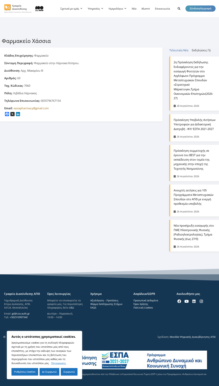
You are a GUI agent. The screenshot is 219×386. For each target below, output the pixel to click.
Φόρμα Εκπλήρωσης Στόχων (106, 304)
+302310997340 (19, 317)
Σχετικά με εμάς (69, 8)
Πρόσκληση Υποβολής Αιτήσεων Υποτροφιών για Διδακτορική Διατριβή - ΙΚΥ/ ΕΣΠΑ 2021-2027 (195, 124)
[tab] (180, 50)
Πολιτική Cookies (143, 307)
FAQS (93, 307)
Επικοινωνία (162, 8)
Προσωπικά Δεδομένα (145, 300)
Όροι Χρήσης (140, 304)
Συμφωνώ (69, 371)
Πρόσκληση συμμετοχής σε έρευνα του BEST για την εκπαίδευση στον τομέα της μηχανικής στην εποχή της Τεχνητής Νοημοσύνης (192, 160)
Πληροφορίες (58, 363)
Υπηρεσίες (94, 8)
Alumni (145, 8)
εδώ (71, 307)
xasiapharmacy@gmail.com (31, 108)
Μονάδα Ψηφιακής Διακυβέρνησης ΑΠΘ (193, 336)
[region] (44, 355)
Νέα (134, 8)
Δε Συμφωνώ (49, 371)
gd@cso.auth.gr (21, 313)
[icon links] (179, 8)
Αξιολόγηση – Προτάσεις (104, 300)
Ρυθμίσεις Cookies (24, 371)
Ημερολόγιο (116, 8)
